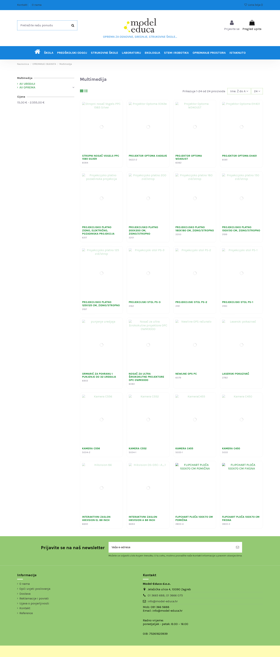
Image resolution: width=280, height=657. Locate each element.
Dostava (24, 593)
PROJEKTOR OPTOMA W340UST (188, 157)
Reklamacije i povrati (34, 598)
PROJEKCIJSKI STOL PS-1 (237, 302)
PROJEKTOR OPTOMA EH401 (239, 155)
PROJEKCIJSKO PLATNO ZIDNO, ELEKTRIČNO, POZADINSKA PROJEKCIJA (98, 230)
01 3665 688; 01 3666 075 (165, 595)
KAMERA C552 (137, 448)
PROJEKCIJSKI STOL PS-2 (191, 302)
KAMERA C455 (184, 448)
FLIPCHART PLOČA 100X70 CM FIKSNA (240, 518)
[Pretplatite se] (237, 547)
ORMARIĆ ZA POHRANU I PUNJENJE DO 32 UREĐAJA (99, 375)
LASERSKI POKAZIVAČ (235, 373)
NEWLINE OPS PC (186, 373)
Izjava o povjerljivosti (34, 603)
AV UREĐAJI (27, 84)
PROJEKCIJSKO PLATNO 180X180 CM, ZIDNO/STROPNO (194, 229)
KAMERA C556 (91, 448)
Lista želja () (255, 4)
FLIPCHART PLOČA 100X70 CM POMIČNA (194, 518)
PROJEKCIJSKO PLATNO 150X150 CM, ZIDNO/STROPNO (241, 229)
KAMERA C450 (231, 448)
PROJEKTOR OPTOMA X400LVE (148, 155)
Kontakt (22, 4)
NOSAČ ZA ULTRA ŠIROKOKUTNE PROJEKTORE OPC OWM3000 (146, 377)
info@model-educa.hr (163, 601)
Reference (26, 613)
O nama (37, 4)
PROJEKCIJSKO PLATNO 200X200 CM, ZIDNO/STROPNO (143, 230)
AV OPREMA (27, 87)
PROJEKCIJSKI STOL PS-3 (145, 302)
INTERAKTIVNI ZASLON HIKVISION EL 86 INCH (96, 518)
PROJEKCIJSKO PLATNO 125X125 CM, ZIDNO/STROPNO (101, 303)
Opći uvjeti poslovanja (34, 588)
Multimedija (24, 78)
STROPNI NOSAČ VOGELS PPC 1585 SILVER (100, 157)
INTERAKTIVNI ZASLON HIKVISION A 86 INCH (143, 518)
